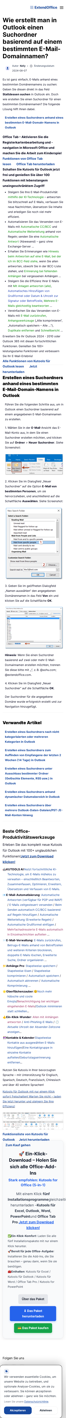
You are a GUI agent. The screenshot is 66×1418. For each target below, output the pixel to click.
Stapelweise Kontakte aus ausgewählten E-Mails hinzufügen (31, 1042)
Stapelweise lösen (19, 971)
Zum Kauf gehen (17, 1140)
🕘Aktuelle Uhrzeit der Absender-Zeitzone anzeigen (33, 1027)
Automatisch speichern (44, 975)
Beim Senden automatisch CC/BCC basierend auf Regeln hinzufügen (34, 909)
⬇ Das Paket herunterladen (33, 1309)
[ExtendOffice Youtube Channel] (22, 1363)
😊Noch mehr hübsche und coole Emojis (29, 996)
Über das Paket (33, 1295)
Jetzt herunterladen (34, 1135)
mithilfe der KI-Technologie (26, 197)
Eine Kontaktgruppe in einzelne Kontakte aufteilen (29, 1052)
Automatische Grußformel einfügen (30, 924)
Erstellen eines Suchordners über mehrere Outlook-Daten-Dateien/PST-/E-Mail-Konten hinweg (34, 810)
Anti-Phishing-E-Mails (38, 1022)
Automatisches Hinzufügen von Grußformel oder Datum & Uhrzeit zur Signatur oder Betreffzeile (33, 296)
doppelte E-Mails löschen (24, 955)
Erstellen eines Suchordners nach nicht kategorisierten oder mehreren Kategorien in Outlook (32, 736)
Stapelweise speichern (40, 966)
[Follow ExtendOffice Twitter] (14, 1363)
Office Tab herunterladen (35, 164)
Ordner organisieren (30, 960)
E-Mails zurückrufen (47, 940)
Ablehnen (46, 1410)
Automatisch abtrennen (22, 980)
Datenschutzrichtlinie (36, 1401)
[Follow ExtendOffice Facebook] (6, 1363)
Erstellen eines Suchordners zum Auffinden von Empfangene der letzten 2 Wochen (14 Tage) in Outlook (33, 755)
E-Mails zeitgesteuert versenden (30, 905)
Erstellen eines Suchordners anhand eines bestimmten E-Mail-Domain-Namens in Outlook (34, 122)
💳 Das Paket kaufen (33, 1324)
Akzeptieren (18, 1410)
